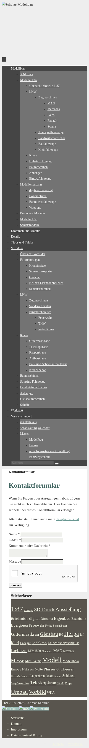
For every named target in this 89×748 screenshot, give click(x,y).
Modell (52, 659)
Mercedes (68, 651)
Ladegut (25, 643)
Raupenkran (37, 676)
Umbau (19, 692)
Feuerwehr (36, 625)
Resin (50, 676)
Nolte (39, 669)
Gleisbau (49, 634)
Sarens (58, 676)
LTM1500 (34, 651)
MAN (57, 650)
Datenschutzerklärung (26, 735)
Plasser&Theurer (20, 676)
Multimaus (28, 669)
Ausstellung (68, 609)
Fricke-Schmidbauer (56, 625)
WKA (51, 692)
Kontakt (16, 723)
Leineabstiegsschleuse (63, 643)
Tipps (68, 683)
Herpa (71, 633)
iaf (82, 635)
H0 (61, 634)
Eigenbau (62, 618)
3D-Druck (44, 609)
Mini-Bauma (33, 661)
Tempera (58, 744)
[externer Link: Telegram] (39, 708)
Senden (15, 585)
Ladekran (39, 642)
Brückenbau (19, 618)
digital (34, 618)
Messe (17, 660)
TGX (60, 683)
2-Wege (28, 610)
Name (14, 534)
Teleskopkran (43, 682)
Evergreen (19, 625)
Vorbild (37, 692)
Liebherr (19, 650)
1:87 (17, 608)
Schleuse (68, 676)
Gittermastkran (25, 634)
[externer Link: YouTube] (10, 708)
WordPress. (75, 744)
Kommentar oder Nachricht (29, 545)
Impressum (19, 729)
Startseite (17, 718)
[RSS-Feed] (24, 708)
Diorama (47, 618)
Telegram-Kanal (67, 519)
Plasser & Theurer (59, 669)
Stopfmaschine (20, 683)
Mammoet (47, 651)
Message (15, 561)
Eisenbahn (78, 618)
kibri (15, 642)
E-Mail (15, 540)
